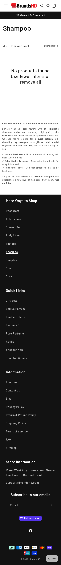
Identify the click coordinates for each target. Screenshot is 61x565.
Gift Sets (11, 300)
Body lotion (13, 235)
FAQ (8, 439)
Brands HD (35, 559)
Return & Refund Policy (21, 415)
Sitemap (11, 447)
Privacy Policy (15, 406)
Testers (11, 243)
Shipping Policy (16, 423)
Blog (9, 398)
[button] (5, 5)
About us (11, 382)
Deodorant (12, 210)
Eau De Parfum (15, 308)
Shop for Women (16, 358)
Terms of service (17, 431)
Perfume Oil (13, 325)
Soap (9, 268)
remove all (30, 81)
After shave (13, 219)
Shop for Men (14, 349)
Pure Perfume (15, 333)
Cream (10, 276)
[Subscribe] (50, 505)
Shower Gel (13, 227)
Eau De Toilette (16, 317)
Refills (10, 341)
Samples (11, 260)
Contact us (13, 390)
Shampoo (12, 251)
